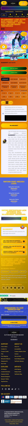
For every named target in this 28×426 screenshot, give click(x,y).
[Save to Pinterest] (15, 287)
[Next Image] (24, 46)
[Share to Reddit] (19, 287)
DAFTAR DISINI (14, 68)
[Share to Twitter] (3, 287)
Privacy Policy (17, 325)
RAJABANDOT (14, 125)
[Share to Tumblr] (22, 287)
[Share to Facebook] (7, 287)
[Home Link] (13, 3)
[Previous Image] (3, 46)
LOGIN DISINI (14, 72)
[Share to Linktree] (11, 287)
